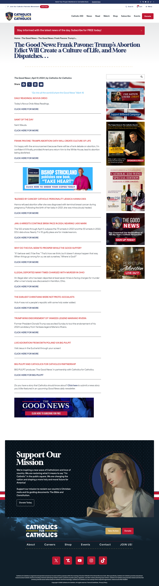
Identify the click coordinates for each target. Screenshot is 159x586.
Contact (105, 545)
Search (143, 78)
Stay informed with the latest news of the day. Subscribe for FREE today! (59, 30)
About (31, 545)
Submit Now (96, 2)
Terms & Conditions (92, 582)
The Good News (29, 38)
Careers (49, 545)
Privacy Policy (103, 582)
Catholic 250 (77, 16)
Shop (115, 16)
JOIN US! (126, 545)
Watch (106, 16)
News (89, 16)
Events (137, 16)
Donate (147, 16)
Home (17, 38)
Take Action (113, 531)
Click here (73, 386)
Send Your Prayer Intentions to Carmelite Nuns (72, 2)
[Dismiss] (153, 2)
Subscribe (126, 16)
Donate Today (25, 503)
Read (97, 16)
